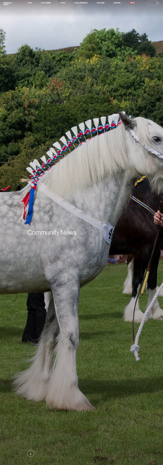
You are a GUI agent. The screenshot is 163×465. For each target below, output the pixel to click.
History (117, 3)
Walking (100, 3)
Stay (30, 3)
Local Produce (81, 3)
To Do (62, 3)
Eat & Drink (46, 3)
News (132, 3)
